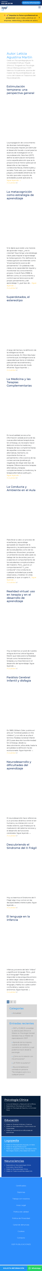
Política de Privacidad (21, 1218)
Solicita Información (31, 3)
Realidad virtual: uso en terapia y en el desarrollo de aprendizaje (20, 596)
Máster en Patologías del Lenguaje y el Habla (20, 1145)
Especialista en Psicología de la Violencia (19, 1106)
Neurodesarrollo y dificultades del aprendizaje (18, 765)
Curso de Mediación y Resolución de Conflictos (21, 1104)
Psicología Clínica (16, 1099)
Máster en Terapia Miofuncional (16, 1147)
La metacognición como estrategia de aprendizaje (20, 195)
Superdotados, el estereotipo (18, 298)
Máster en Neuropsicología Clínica (17, 1169)
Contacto (21, 1238)
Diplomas (21, 1192)
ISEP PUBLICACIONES (21, 1244)
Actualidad (11, 183)
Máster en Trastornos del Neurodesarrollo (19, 1171)
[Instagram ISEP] (29, 1254)
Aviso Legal (21, 1205)
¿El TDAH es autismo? (21, 1063)
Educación (11, 1120)
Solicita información (13, 1268)
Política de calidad (21, 1212)
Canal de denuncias (21, 1225)
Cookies (21, 1231)
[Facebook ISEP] (14, 1254)
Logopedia (11, 1140)
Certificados (21, 1186)
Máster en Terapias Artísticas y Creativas (19, 1124)
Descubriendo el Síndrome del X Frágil (21, 846)
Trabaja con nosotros (21, 1199)
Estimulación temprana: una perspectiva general (20, 90)
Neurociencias (14, 1161)
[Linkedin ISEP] (24, 1254)
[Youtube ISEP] (19, 1254)
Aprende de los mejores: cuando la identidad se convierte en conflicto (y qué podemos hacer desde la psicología (23, 1047)
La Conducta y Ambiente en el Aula (21, 488)
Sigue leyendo (14, 180)
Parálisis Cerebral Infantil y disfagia (18, 679)
